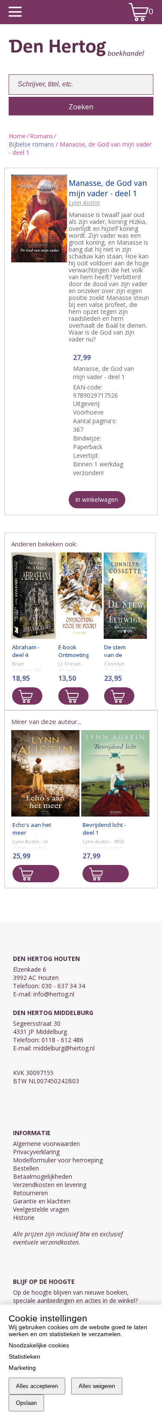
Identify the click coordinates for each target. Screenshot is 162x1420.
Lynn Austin (84, 202)
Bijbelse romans (31, 144)
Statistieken (24, 1356)
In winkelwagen (96, 499)
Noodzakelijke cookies (39, 1345)
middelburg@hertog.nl (64, 1048)
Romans (41, 136)
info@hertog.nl (53, 994)
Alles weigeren (97, 1386)
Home (17, 136)
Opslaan (26, 1403)
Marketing (22, 1367)
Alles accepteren (37, 1386)
